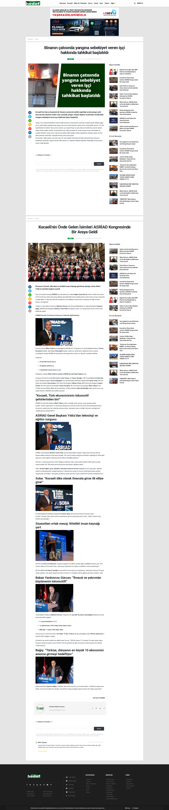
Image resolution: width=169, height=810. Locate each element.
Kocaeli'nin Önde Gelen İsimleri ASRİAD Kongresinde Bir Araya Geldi (129, 80)
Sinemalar (109, 792)
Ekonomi (63, 3)
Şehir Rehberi (110, 796)
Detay (128, 808)
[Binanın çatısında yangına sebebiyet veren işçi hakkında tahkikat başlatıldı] (66, 85)
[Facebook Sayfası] (28, 784)
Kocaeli (69, 3)
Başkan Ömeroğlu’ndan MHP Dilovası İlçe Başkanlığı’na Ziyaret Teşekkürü (129, 72)
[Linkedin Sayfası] (41, 784)
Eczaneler (109, 786)
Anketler (128, 781)
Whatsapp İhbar (47, 793)
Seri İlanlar (109, 794)
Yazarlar (71, 784)
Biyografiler (129, 784)
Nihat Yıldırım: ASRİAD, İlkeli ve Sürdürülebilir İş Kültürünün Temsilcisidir (129, 104)
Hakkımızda (30, 791)
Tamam (135, 808)
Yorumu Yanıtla (42, 751)
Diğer (113, 3)
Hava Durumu (110, 779)
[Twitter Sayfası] (31, 784)
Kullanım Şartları (48, 791)
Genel (96, 3)
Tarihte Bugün (110, 790)
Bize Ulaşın (71, 796)
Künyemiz (71, 792)
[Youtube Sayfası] (38, 784)
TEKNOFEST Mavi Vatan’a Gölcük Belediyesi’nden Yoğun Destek (129, 201)
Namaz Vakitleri (111, 784)
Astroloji (128, 788)
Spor (101, 3)
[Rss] (45, 784)
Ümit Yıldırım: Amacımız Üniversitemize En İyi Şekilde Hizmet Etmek (129, 88)
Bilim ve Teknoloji (80, 3)
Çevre (90, 3)
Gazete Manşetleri (111, 799)
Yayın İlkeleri (30, 793)
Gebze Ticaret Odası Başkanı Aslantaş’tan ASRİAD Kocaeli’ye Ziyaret (129, 96)
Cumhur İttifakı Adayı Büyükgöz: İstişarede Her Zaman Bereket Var (127, 159)
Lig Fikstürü (109, 788)
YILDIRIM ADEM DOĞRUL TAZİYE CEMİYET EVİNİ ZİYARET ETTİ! (127, 177)
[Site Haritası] (48, 784)
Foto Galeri (72, 777)
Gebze (107, 3)
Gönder (99, 164)
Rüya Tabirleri (130, 786)
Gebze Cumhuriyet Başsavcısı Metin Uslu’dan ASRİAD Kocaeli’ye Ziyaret (129, 128)
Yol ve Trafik (110, 781)
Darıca (36, 39)
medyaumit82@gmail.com (57, 710)
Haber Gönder (47, 796)
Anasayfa (30, 39)
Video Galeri (72, 781)
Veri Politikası (31, 796)
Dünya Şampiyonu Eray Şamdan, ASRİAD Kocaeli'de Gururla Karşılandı (128, 112)
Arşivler (71, 788)
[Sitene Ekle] (51, 784)
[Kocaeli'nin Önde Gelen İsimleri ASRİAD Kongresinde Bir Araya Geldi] (66, 262)
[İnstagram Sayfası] (34, 784)
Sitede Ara (129, 779)
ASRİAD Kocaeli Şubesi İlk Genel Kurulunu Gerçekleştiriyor (128, 120)
